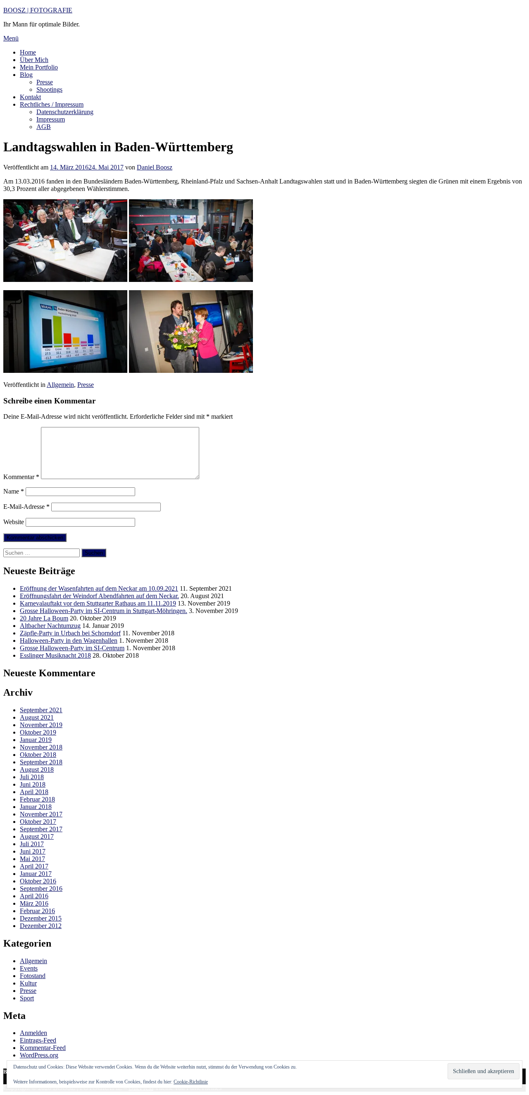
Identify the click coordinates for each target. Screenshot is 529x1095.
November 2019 (41, 724)
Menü (11, 38)
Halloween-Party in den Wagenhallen (68, 640)
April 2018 (34, 791)
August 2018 (37, 769)
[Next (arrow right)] (514, 547)
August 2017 (37, 836)
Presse (44, 82)
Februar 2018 (37, 799)
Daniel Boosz (154, 167)
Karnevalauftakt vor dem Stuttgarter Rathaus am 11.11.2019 (98, 603)
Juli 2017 (32, 843)
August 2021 (37, 717)
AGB (43, 126)
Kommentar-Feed (43, 1047)
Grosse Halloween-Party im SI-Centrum (72, 647)
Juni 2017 (32, 851)
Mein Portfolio (39, 67)
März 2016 (34, 903)
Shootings (49, 89)
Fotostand (32, 975)
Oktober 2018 (38, 754)
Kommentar (21, 476)
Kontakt (30, 96)
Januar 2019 (36, 739)
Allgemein (60, 384)
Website (13, 521)
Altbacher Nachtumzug (50, 625)
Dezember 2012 (41, 925)
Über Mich (34, 59)
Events (29, 968)
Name (13, 491)
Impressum (50, 119)
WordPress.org (39, 1055)
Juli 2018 (32, 776)
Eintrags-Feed (38, 1040)
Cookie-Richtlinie (191, 1082)
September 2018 (41, 762)
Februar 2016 (37, 910)
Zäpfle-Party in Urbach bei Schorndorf (70, 633)
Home (28, 52)
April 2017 (34, 866)
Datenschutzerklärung (64, 111)
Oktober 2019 (38, 732)
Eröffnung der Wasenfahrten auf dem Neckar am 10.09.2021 (99, 588)
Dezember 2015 (41, 918)
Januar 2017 (36, 873)
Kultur (28, 983)
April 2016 (34, 895)
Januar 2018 (36, 806)
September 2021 (41, 709)
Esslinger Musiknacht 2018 (55, 655)
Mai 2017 (32, 858)
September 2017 (41, 829)
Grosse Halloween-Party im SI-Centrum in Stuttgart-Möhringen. (103, 610)
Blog (26, 74)
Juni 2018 (32, 784)
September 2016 (41, 888)
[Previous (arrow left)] (14, 547)
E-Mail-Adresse (26, 506)
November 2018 (41, 747)
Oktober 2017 (38, 821)
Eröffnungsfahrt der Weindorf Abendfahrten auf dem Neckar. (99, 595)
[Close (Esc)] (520, 9)
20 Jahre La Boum (44, 618)
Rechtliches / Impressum (51, 104)
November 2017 (41, 814)
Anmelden (33, 1032)
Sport (27, 998)
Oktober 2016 (38, 881)
